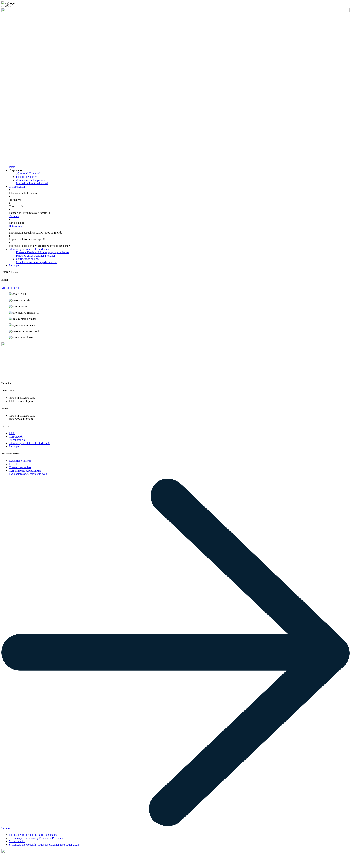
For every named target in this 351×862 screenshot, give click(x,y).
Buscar (5, 271)
